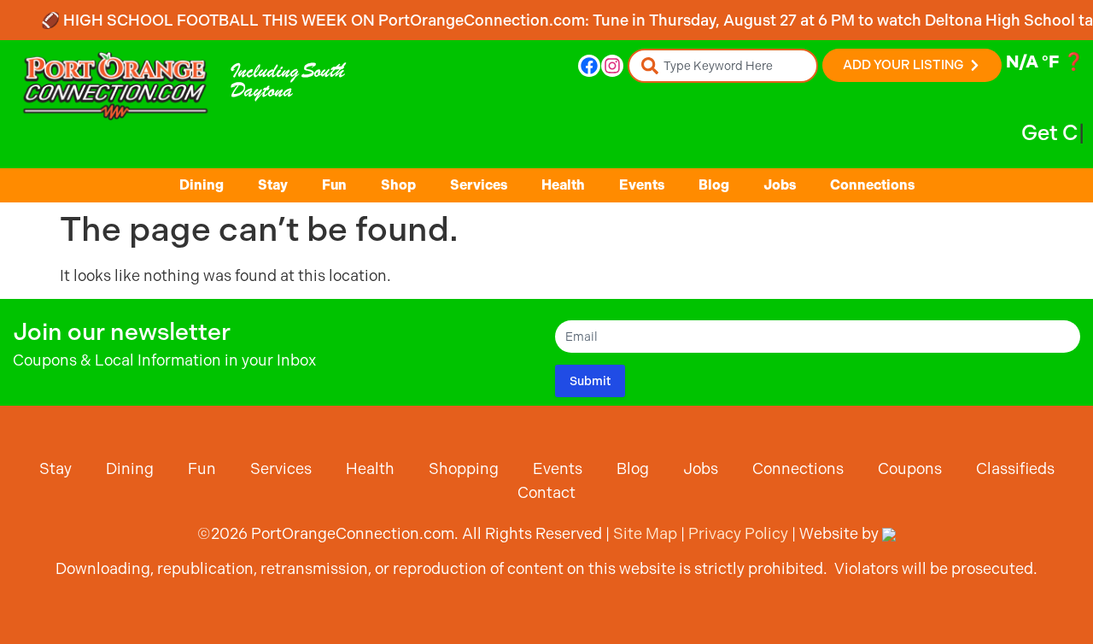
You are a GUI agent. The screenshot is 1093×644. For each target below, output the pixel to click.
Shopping (464, 468)
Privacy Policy (738, 533)
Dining (201, 185)
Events (641, 185)
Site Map (645, 533)
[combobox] (723, 66)
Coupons (910, 468)
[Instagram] (612, 66)
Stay (273, 185)
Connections (872, 185)
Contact (546, 492)
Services (478, 185)
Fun (334, 185)
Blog (713, 185)
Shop (398, 185)
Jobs (779, 185)
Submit (590, 381)
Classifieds (1015, 468)
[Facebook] (589, 66)
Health (563, 185)
